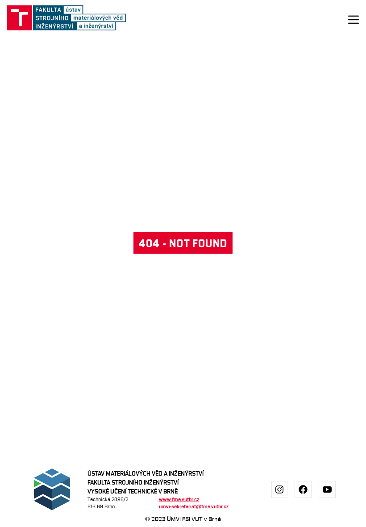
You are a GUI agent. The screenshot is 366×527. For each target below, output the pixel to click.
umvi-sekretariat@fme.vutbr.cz (194, 506)
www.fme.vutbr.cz (179, 499)
